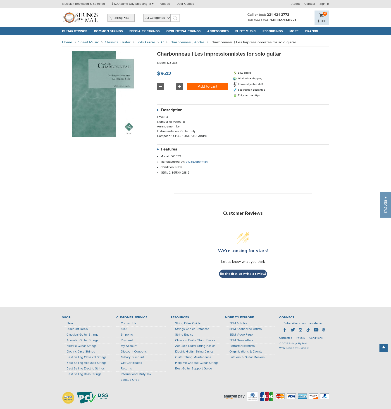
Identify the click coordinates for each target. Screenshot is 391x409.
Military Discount (132, 357)
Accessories (218, 31)
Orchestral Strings (183, 31)
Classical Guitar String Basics (195, 340)
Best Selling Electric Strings (86, 368)
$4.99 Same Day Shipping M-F (133, 3)
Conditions (316, 338)
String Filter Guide (187, 323)
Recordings (272, 31)
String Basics (184, 334)
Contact (309, 3)
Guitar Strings (74, 31)
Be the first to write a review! (243, 274)
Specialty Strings (144, 31)
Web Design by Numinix (294, 348)
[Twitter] (292, 330)
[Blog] (323, 330)
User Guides (185, 3)
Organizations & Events (245, 351)
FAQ (124, 329)
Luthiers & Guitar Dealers (247, 357)
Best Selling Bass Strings (84, 374)
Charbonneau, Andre (187, 42)
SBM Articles (238, 323)
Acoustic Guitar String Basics (195, 346)
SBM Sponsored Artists (245, 329)
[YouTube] (315, 330)
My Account (129, 346)
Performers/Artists (242, 346)
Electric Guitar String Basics (194, 351)
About (295, 3)
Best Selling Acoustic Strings (87, 362)
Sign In (324, 3)
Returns (126, 368)
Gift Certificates (131, 362)
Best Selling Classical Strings (87, 357)
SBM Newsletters (241, 340)
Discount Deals (77, 329)
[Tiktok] (308, 330)
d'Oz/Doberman (197, 161)
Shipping (127, 334)
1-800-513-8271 (283, 20)
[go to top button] (383, 348)
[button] (385, 205)
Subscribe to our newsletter (303, 323)
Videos (165, 3)
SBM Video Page (241, 334)
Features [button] (169, 149)
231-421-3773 (278, 15)
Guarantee (285, 338)
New (70, 323)
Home (67, 42)
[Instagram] (300, 330)
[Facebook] (285, 330)
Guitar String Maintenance (193, 357)
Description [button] (171, 110)
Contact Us (128, 323)
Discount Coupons (134, 351)
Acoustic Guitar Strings (82, 340)
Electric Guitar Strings (82, 346)
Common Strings (108, 31)
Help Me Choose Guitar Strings (197, 362)
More (293, 31)
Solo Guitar (145, 42)
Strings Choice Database (192, 329)
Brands (311, 31)
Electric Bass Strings (81, 351)
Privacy (300, 338)
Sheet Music (245, 31)
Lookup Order (131, 379)
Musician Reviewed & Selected (83, 3)
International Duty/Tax (136, 374)
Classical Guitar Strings (82, 334)
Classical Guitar (118, 42)
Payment (127, 340)
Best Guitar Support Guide (193, 368)
